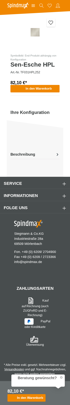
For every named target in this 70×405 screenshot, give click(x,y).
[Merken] (51, 22)
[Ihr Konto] (58, 5)
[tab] (35, 154)
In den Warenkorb (39, 88)
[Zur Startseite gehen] (18, 5)
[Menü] (33, 5)
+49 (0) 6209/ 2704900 (39, 252)
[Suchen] (41, 5)
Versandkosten (14, 369)
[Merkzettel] (49, 5)
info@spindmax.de (28, 262)
